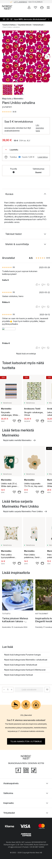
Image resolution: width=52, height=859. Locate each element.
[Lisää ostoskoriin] (19, 420)
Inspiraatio (8, 803)
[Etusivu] (7, 7)
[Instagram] (26, 770)
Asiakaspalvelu (11, 783)
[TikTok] (34, 770)
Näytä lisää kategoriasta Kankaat (18, 675)
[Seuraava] (47, 56)
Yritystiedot (9, 812)
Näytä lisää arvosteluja (26, 353)
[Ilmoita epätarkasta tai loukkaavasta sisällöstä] (48, 284)
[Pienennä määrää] (4, 689)
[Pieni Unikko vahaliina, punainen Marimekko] (26, 56)
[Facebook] (18, 770)
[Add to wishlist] (14, 421)
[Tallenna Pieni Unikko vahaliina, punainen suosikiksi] (47, 689)
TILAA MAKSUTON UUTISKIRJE (26, 741)
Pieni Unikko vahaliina (11, 27)
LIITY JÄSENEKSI (20, 2)
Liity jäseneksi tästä (40, 128)
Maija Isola (6, 98)
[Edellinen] (4, 56)
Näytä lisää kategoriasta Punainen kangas (22, 655)
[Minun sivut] (29, 7)
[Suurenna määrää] (11, 689)
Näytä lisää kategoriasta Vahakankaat (20, 665)
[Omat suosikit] (35, 7)
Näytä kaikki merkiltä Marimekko (17, 440)
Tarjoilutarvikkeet (24, 25)
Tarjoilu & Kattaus (9, 25)
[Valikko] (48, 7)
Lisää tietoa (43, 157)
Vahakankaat (38, 25)
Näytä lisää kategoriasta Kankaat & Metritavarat (24, 670)
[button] (9, 112)
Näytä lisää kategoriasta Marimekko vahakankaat (25, 660)
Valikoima (8, 793)
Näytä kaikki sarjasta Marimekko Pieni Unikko (23, 511)
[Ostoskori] (42, 7)
